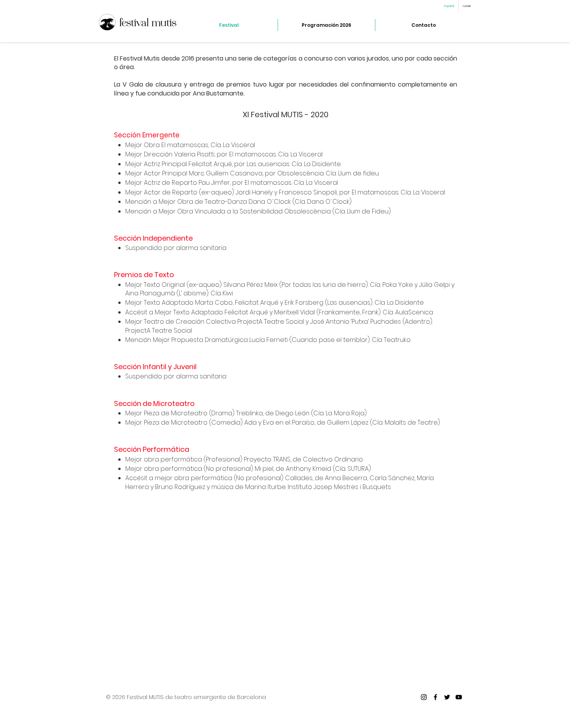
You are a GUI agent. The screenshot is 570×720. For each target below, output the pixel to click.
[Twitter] (447, 697)
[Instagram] (424, 697)
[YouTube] (459, 697)
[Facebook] (435, 697)
